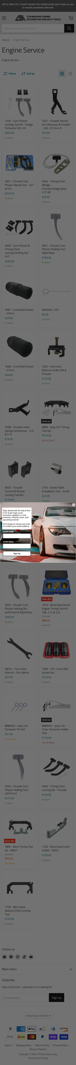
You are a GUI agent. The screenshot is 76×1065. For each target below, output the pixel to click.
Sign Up (16, 553)
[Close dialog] (73, 504)
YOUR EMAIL (8, 542)
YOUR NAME (8, 532)
